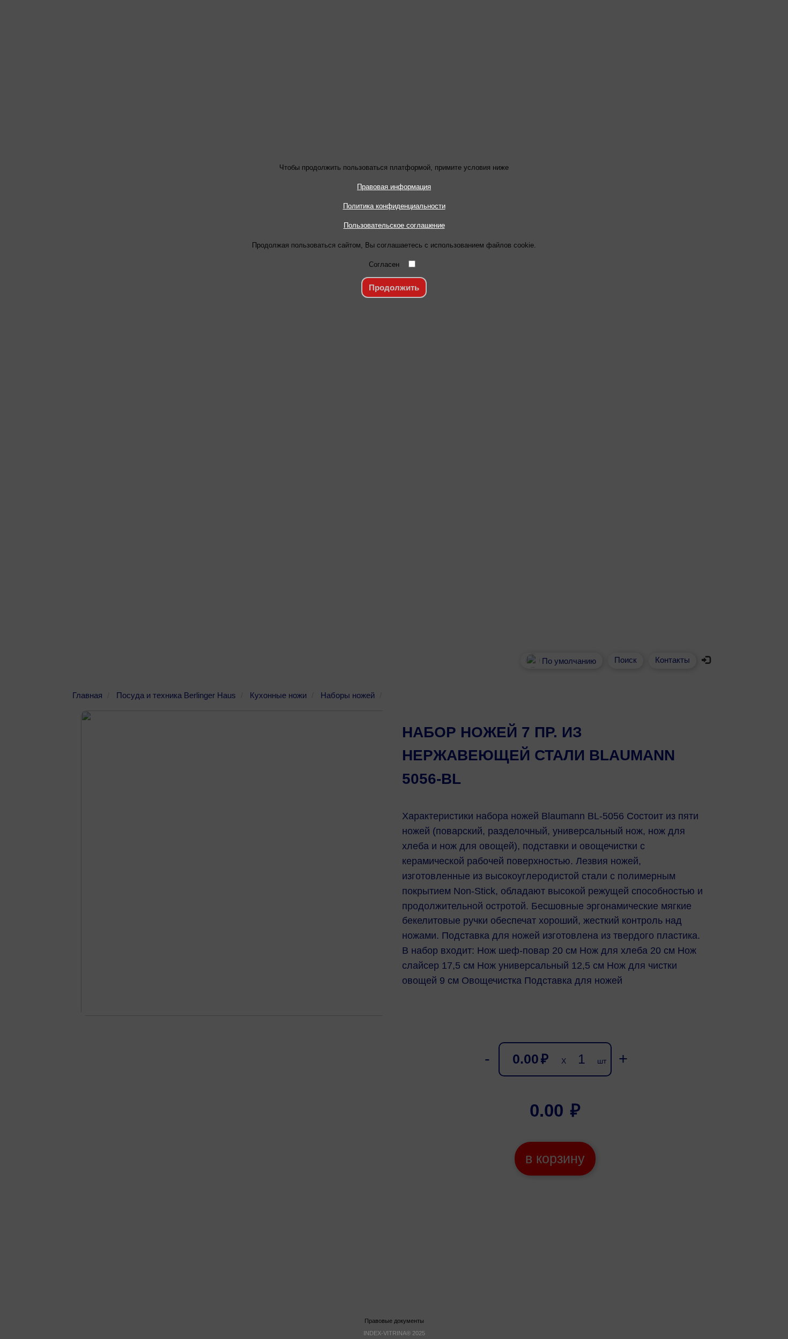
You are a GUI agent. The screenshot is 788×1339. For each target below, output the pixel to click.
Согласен (384, 264)
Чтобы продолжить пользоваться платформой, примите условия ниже (394, 167)
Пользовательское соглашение (394, 225)
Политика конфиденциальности (394, 206)
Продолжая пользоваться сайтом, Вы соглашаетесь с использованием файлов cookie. (394, 245)
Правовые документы (394, 1321)
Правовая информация (394, 187)
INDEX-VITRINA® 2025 (394, 1333)
